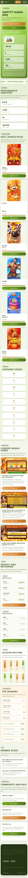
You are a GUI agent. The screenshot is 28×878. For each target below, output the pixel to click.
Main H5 (24, 2)
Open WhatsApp (14, 817)
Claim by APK (14, 488)
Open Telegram (14, 803)
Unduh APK (18, 2)
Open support (13, 833)
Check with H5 (14, 640)
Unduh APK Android (14, 23)
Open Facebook (14, 837)
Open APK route (14, 605)
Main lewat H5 (14, 175)
